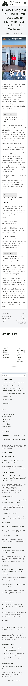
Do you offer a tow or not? (9, 513)
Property (4, 421)
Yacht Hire (6, 566)
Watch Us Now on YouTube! (10, 536)
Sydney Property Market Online (14, 435)
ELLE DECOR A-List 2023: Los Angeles (6, 317)
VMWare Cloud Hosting (8, 601)
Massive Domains (8, 457)
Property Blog (6, 424)
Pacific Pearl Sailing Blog (9, 624)
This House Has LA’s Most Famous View (14, 394)
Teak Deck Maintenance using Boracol (13, 526)
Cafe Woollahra (8, 472)
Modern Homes (6, 417)
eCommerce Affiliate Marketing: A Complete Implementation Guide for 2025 (12, 607)
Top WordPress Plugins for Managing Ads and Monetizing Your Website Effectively (13, 572)
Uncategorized (6, 431)
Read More (5, 620)
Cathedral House (7, 400)
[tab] (11, 366)
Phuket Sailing (7, 496)
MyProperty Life (11, 33)
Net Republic (6, 523)
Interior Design (6, 412)
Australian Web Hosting (8, 644)
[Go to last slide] (3, 351)
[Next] (24, 351)
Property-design (6, 426)
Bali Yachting (7, 452)
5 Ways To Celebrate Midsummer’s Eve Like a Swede (21, 318)
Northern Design (6, 419)
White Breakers (6, 397)
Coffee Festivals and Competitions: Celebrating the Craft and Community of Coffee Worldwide (13, 478)
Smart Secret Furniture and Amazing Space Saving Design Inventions (20, 354)
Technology (5, 429)
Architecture (5, 407)
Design (4, 409)
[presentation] (7, 340)
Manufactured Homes (14, 6)
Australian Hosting (7, 663)
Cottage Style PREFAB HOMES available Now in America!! (6, 352)
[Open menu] (24, 3)
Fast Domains (6, 547)
